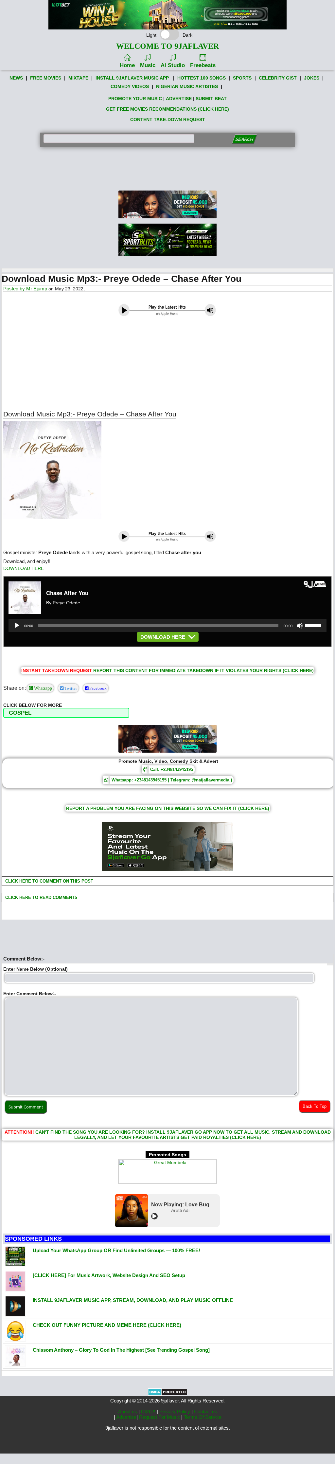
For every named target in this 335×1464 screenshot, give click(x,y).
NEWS (16, 78)
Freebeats (203, 65)
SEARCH (244, 139)
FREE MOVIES (45, 78)
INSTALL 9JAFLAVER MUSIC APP (132, 78)
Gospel (20, 713)
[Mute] (299, 625)
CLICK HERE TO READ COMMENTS (41, 897)
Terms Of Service (202, 1417)
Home (127, 65)
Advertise (126, 1417)
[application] (167, 625)
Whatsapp (42, 688)
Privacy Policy (175, 1411)
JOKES (311, 78)
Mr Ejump (36, 288)
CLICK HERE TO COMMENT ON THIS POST (48, 881)
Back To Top (314, 1106)
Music (147, 65)
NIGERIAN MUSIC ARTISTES (187, 86)
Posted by (14, 288)
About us (128, 1411)
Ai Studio (173, 65)
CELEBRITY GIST (278, 78)
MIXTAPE (78, 78)
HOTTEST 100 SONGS (201, 78)
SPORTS (242, 78)
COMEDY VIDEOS (130, 86)
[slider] (314, 625)
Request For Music (160, 1417)
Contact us (205, 1411)
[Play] (17, 625)
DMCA (149, 1411)
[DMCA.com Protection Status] (167, 1394)
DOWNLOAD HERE (23, 568)
